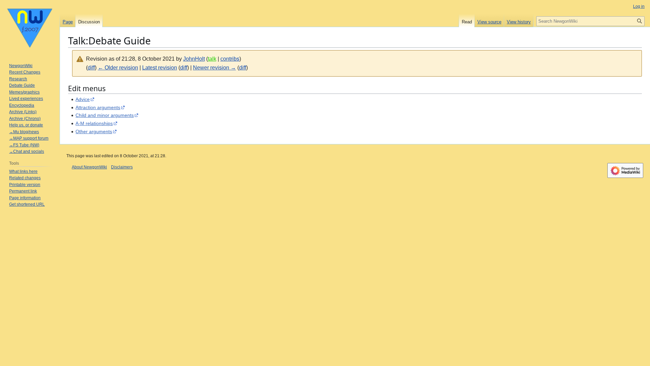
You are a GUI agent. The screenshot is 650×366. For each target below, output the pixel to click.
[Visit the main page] (30, 27)
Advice (82, 99)
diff (91, 67)
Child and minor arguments (104, 115)
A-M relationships (94, 123)
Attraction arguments (97, 107)
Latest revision (159, 67)
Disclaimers (122, 167)
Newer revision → (214, 67)
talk (212, 59)
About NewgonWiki (89, 167)
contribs (229, 59)
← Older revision (118, 67)
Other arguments (93, 131)
